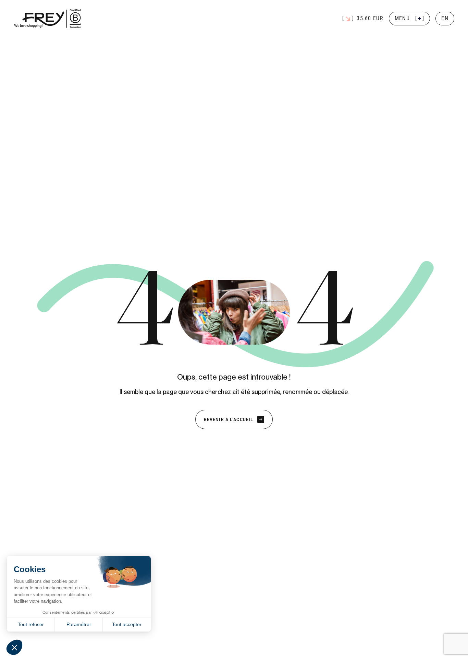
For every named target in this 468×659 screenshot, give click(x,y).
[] (409, 18)
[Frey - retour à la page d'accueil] (48, 19)
